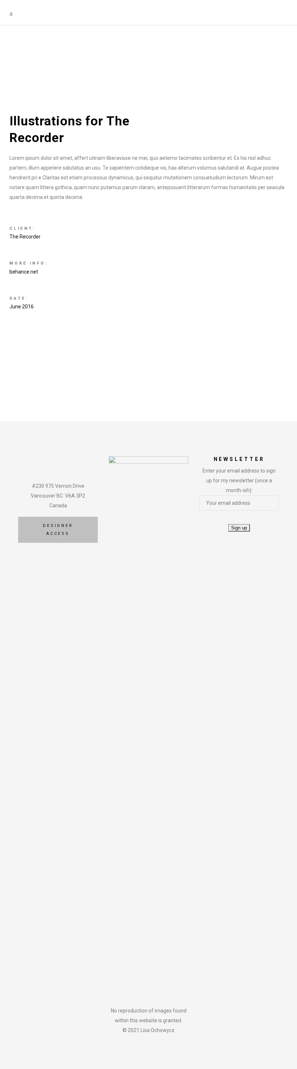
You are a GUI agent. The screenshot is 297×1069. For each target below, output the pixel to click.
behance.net (23, 272)
